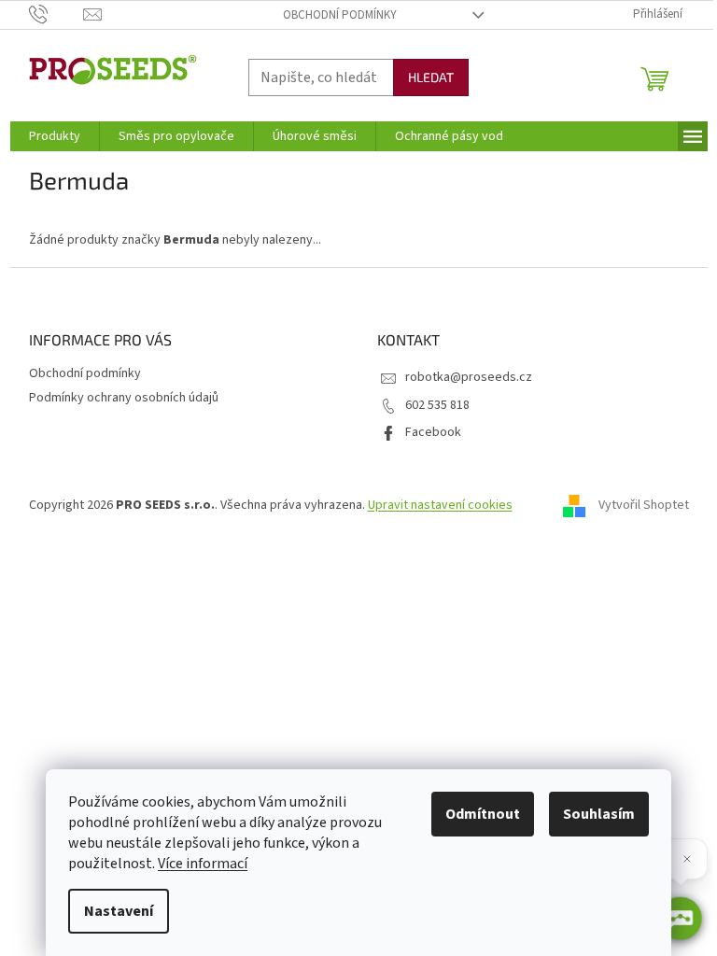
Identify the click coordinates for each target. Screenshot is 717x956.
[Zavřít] (687, 859)
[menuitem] (54, 136)
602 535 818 (437, 405)
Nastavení (118, 911)
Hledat (431, 77)
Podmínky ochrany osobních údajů (123, 397)
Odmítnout (482, 814)
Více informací (202, 863)
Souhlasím (599, 814)
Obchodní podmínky (340, 15)
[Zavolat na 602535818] (56, 14)
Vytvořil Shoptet (643, 505)
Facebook (433, 432)
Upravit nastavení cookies (440, 505)
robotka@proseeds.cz (468, 377)
